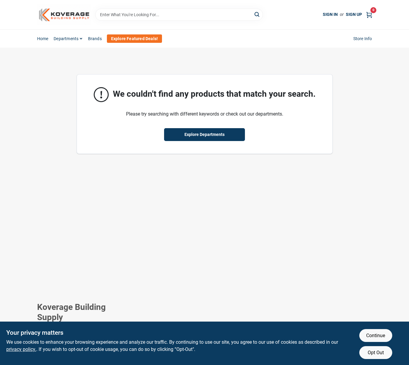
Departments (66, 38)
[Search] (257, 14)
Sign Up (354, 14)
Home (43, 38)
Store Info (362, 38)
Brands (95, 38)
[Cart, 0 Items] (369, 14)
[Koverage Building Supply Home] (64, 14)
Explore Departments (204, 134)
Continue (375, 335)
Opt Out (376, 352)
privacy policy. (21, 349)
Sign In (330, 14)
